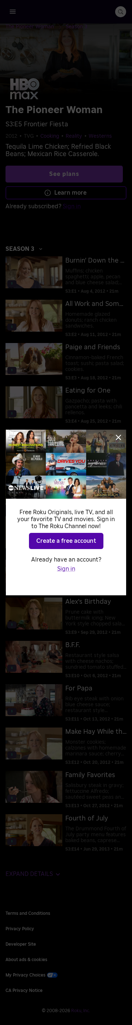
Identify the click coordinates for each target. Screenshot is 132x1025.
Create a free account (66, 541)
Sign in (66, 569)
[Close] (118, 437)
